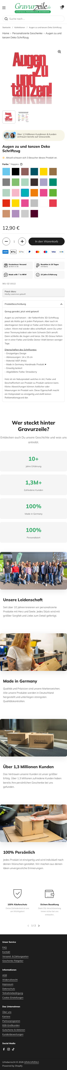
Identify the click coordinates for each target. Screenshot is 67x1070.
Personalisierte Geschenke (27, 33)
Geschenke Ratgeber (12, 960)
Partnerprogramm (11, 1021)
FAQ (4, 947)
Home (5, 33)
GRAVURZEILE (31, 1062)
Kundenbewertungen (12, 1034)
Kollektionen (19, 27)
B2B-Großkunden (11, 1025)
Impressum (7, 984)
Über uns (6, 1012)
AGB (4, 975)
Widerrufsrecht (10, 979)
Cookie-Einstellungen (12, 997)
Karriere (6, 1016)
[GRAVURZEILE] (33, 8)
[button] (61, 8)
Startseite (6, 27)
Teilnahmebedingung (12, 993)
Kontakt (6, 952)
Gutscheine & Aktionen (13, 1029)
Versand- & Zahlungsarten (15, 956)
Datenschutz (8, 988)
